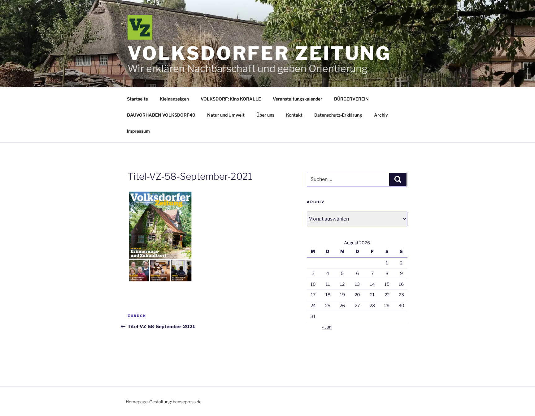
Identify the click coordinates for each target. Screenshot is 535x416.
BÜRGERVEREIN (351, 98)
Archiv (381, 115)
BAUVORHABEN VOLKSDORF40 (161, 115)
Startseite (137, 98)
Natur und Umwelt (226, 115)
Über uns (265, 115)
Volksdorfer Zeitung (259, 53)
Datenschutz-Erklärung (338, 115)
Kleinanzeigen (174, 98)
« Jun (327, 326)
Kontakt (294, 115)
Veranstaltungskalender (297, 98)
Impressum (138, 131)
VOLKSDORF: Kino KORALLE (231, 98)
